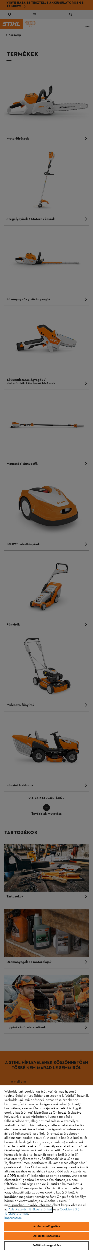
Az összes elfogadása (46, 1226)
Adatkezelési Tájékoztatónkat (30, 1209)
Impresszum (13, 1218)
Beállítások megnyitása (46, 1246)
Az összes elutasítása (46, 1236)
